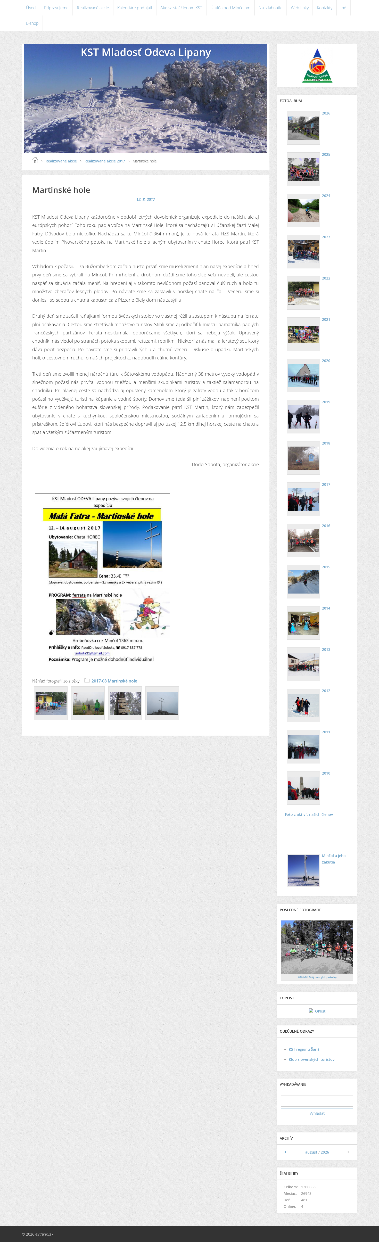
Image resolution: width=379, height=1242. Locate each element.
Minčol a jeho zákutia (334, 859)
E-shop (32, 23)
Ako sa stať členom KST (181, 8)
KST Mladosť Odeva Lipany (146, 52)
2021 (326, 319)
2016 (326, 525)
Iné (343, 8)
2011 (326, 731)
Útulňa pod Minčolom (230, 8)
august (311, 1152)
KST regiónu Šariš (304, 1049)
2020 (326, 360)
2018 (326, 443)
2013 (326, 649)
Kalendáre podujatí (134, 8)
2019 (326, 401)
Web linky (300, 8)
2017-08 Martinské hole (114, 681)
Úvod (31, 8)
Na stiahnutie (271, 8)
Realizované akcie (93, 8)
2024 (326, 195)
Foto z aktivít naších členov (309, 814)
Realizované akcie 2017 (105, 161)
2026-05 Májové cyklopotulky (317, 977)
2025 (326, 154)
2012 (326, 690)
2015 (326, 566)
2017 (326, 484)
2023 (326, 236)
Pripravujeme (56, 8)
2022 (326, 278)
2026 (326, 113)
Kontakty (324, 8)
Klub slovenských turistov (312, 1059)
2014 (326, 608)
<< (287, 1152)
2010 (326, 773)
